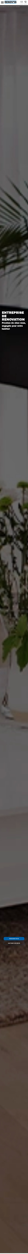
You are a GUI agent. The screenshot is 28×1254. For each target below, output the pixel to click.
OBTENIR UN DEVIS (14, 943)
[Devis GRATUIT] (21, 3)
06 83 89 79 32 (14, 938)
